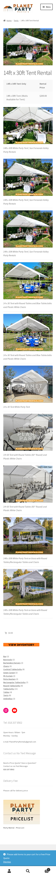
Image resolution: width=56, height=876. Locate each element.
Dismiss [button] (7, 861)
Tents (16, 20)
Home (9, 20)
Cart (43, 869)
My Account (9, 871)
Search (28, 871)
